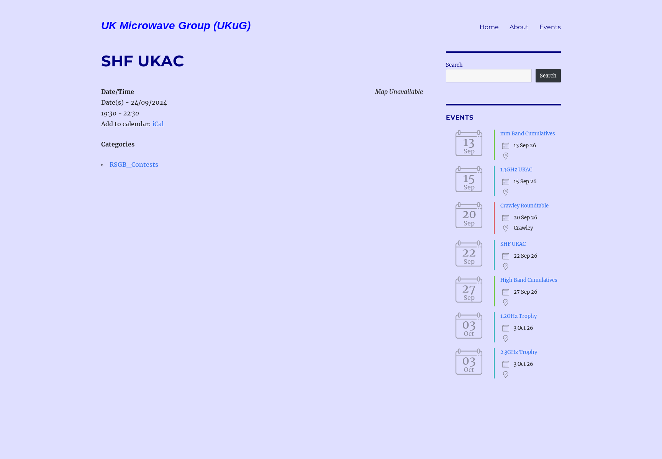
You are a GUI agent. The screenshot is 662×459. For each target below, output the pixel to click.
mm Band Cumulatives (527, 133)
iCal (158, 124)
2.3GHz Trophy (518, 352)
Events (550, 27)
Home (489, 27)
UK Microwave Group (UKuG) (176, 25)
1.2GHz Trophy (518, 316)
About (519, 27)
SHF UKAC (513, 244)
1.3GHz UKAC (516, 169)
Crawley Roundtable (524, 205)
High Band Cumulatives (528, 280)
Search (454, 65)
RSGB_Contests (134, 164)
